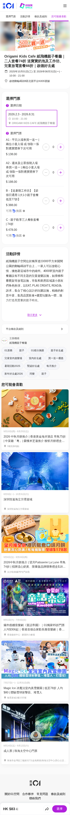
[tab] (11, 16)
